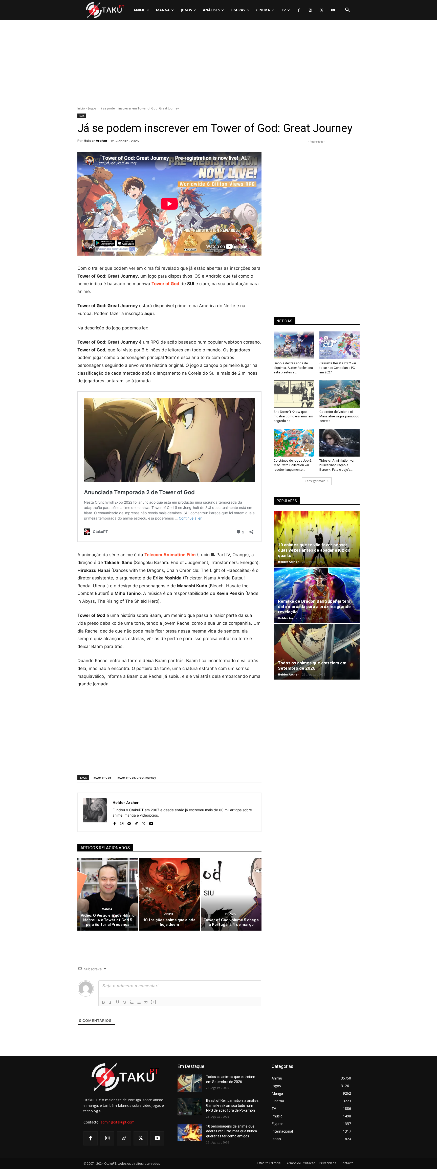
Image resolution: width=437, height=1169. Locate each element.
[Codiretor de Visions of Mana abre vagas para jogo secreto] (339, 394)
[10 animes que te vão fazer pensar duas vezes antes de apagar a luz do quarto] (317, 539)
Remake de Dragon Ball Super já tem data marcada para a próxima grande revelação (314, 606)
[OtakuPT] (104, 10)
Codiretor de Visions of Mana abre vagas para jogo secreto (339, 416)
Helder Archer (95, 140)
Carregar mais (315, 481)
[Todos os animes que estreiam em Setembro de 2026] (317, 652)
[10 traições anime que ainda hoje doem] (169, 894)
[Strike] (124, 1002)
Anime (168, 913)
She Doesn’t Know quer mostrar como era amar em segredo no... (293, 416)
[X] (321, 10)
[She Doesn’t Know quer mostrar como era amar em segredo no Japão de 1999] (294, 394)
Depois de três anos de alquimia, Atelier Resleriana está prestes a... (293, 367)
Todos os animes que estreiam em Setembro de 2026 (312, 665)
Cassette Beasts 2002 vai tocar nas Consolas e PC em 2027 (337, 367)
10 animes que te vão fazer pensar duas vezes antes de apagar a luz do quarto (314, 550)
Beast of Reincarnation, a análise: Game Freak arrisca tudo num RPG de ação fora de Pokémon (232, 1105)
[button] (347, 10)
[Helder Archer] (95, 812)
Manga (107, 909)
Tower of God (101, 777)
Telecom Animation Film (170, 554)
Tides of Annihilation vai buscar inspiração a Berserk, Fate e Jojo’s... (336, 465)
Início (81, 108)
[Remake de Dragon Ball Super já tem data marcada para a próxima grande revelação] (317, 595)
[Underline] (117, 1002)
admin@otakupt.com (117, 1122)
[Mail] (129, 822)
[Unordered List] (138, 1002)
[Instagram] (310, 10)
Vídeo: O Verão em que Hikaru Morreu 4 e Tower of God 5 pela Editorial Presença (108, 920)
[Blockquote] (145, 1002)
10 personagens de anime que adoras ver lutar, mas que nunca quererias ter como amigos (231, 1131)
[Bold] (103, 1002)
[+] (153, 1002)
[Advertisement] (218, 64)
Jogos (92, 108)
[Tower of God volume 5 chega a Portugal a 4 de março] (231, 894)
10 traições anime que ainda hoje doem (169, 922)
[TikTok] (136, 822)
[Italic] (110, 1002)
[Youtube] (333, 10)
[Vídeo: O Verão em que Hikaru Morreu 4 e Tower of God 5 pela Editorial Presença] (107, 894)
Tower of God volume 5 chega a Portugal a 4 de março (231, 922)
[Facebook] (298, 10)
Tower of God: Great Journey (136, 777)
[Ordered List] (131, 1002)
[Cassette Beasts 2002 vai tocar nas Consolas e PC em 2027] (339, 345)
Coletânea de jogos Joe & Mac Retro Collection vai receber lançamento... (293, 465)
